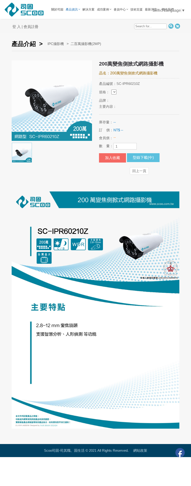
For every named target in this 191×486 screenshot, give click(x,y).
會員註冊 (31, 27)
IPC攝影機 (56, 44)
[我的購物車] (177, 25)
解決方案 (88, 9)
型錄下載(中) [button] (143, 158)
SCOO (46, 9)
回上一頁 (139, 171)
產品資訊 (72, 9)
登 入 (16, 27)
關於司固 (57, 9)
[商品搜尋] (171, 25)
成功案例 (103, 9)
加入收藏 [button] (112, 158)
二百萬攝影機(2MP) (86, 44)
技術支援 (136, 9)
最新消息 (151, 9)
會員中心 (120, 9)
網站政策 (140, 450)
